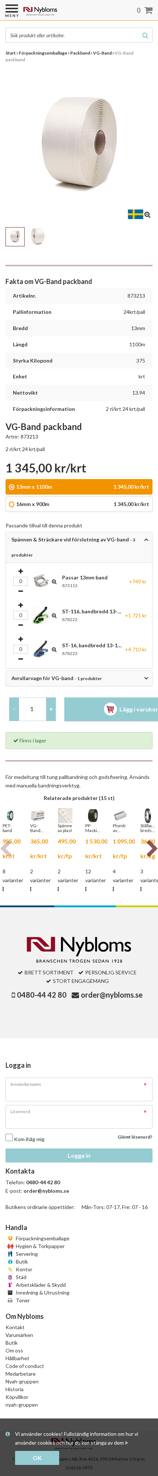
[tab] (79, 547)
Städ (20, 1277)
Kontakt (15, 1327)
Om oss (14, 1350)
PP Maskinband (92, 828)
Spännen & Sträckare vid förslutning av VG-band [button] (73, 547)
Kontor (23, 1269)
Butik (21, 1261)
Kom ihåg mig (29, 1139)
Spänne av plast (65, 828)
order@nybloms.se (112, 994)
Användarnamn (25, 1084)
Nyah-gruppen (22, 1381)
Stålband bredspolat (147, 828)
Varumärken (19, 1335)
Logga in (79, 1155)
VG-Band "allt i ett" (35, 828)
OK (37, 1457)
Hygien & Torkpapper (40, 1246)
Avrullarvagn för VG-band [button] (56, 678)
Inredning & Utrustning (42, 1292)
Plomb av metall (119, 828)
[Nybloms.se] (59, 14)
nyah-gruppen (22, 1404)
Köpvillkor (17, 1397)
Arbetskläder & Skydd (40, 1285)
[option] (38, 850)
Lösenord (20, 1111)
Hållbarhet (17, 1358)
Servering (26, 1254)
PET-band (7, 828)
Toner (22, 1300)
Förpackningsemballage (42, 1238)
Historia (15, 1389)
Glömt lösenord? (135, 1137)
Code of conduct (25, 1366)
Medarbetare (21, 1374)
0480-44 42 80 (42, 994)
